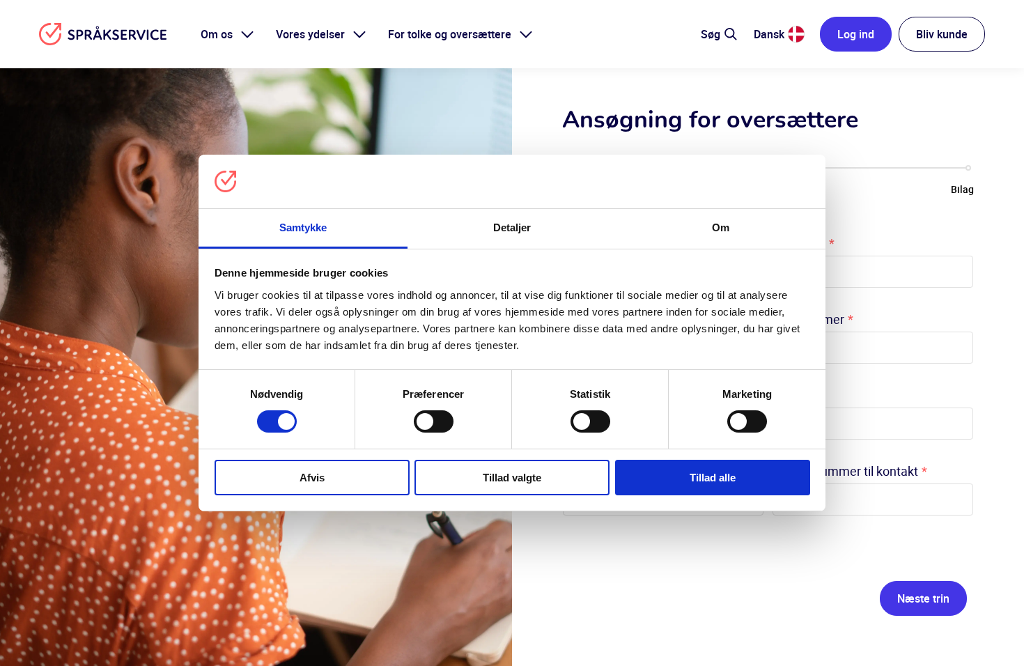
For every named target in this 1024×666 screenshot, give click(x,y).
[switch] (433, 421)
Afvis (312, 477)
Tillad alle (713, 477)
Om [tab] (720, 227)
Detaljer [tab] (512, 227)
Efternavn (803, 243)
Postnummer (812, 319)
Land (790, 395)
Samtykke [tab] (303, 227)
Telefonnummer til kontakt (849, 471)
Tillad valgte (512, 477)
